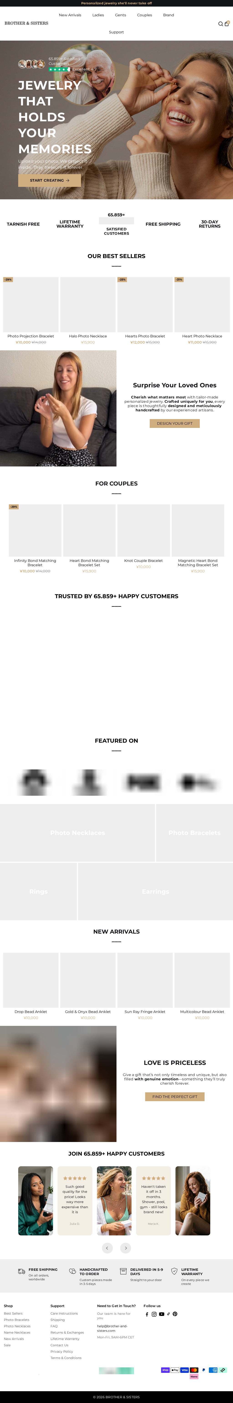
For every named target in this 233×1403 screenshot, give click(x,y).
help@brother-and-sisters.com (112, 1328)
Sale (7, 1345)
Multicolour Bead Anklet (202, 1012)
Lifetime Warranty (65, 1339)
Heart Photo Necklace (202, 336)
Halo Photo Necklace (88, 336)
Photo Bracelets (16, 1320)
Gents (120, 15)
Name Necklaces (17, 1332)
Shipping (58, 1320)
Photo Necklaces (17, 1326)
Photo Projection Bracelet (31, 336)
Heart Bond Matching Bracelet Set (89, 563)
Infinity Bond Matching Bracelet (35, 563)
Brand (168, 15)
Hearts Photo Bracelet (145, 336)
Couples (144, 15)
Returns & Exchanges (67, 1332)
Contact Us (59, 1345)
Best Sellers (13, 1313)
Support (116, 32)
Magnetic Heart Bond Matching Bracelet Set (198, 563)
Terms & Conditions (66, 1358)
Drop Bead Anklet (31, 1012)
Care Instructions (64, 1313)
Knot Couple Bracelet (143, 561)
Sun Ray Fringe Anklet (145, 1012)
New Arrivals (70, 15)
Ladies (98, 15)
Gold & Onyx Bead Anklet (88, 1012)
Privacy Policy (62, 1351)
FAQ (54, 1326)
